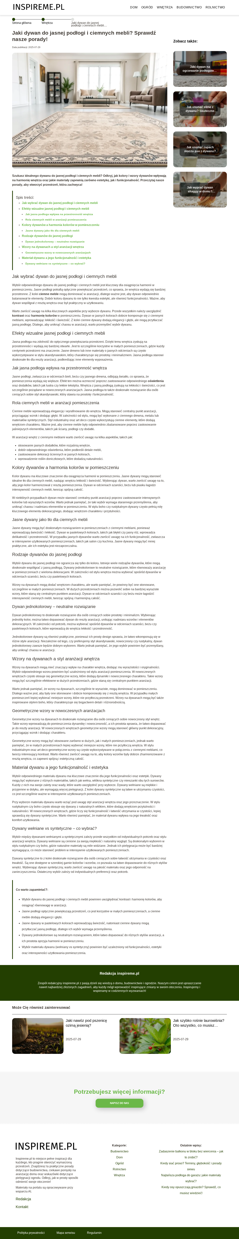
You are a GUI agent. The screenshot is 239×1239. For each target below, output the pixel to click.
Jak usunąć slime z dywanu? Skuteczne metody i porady (200, 109)
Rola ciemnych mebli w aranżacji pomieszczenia (55, 219)
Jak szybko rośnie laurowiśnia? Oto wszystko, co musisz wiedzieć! (198, 1023)
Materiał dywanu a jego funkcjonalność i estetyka (56, 257)
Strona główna (21, 22)
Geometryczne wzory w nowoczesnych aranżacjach (58, 252)
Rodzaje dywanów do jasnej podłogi (47, 235)
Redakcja (23, 1199)
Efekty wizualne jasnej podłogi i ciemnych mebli (55, 208)
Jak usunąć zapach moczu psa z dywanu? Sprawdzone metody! (200, 149)
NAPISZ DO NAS (119, 1103)
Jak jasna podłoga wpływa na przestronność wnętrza (59, 214)
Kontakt (22, 1207)
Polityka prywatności (31, 1232)
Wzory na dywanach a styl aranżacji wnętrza (53, 246)
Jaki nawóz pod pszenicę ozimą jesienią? (86, 1022)
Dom (133, 7)
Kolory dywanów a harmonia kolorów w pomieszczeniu (60, 224)
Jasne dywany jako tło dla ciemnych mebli (52, 230)
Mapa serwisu (66, 1232)
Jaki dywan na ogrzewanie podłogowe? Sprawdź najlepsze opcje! (200, 69)
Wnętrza (165, 7)
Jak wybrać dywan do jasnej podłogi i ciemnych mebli (60, 203)
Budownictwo (189, 7)
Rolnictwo (215, 7)
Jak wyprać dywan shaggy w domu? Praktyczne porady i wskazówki (200, 190)
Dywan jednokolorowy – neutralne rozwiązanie (55, 241)
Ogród (147, 7)
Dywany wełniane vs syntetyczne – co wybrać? (55, 263)
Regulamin (94, 1232)
